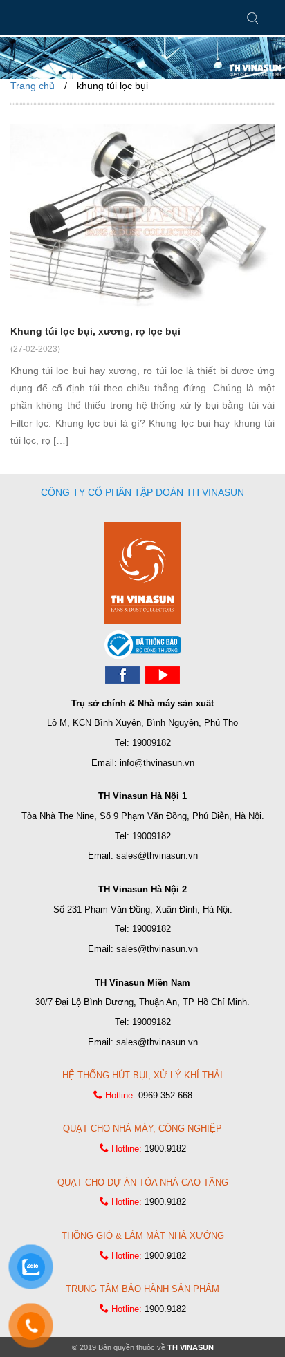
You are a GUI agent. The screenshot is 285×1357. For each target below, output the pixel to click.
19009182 (151, 743)
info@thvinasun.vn (157, 763)
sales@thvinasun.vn (157, 855)
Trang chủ (32, 85)
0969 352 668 (165, 1095)
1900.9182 (165, 1148)
